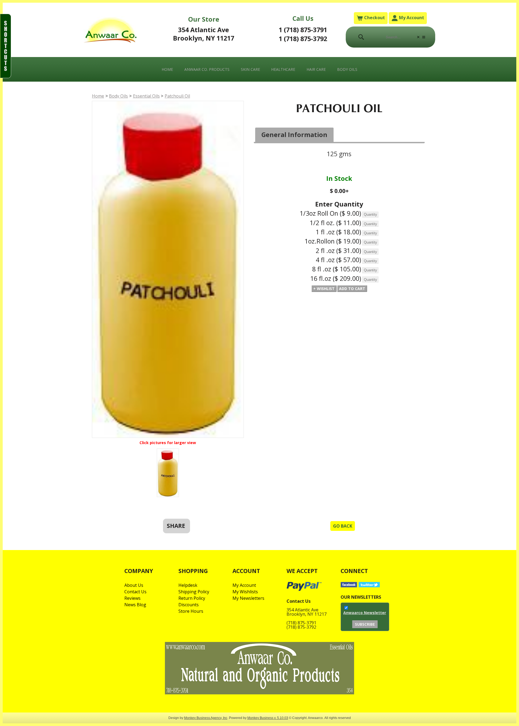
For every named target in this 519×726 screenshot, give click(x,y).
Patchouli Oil (177, 96)
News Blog (135, 605)
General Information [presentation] (294, 134)
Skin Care (250, 69)
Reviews (132, 598)
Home (167, 69)
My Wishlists (245, 592)
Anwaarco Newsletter (364, 612)
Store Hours (190, 611)
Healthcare (283, 69)
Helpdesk (187, 585)
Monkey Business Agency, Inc (205, 718)
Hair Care (316, 69)
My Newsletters (248, 598)
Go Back (342, 526)
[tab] (294, 135)
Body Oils (347, 69)
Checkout (374, 18)
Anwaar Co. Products (206, 69)
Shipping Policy (193, 592)
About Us (133, 585)
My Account (411, 18)
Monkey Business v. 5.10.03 (267, 718)
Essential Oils (146, 96)
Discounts (188, 605)
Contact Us (135, 592)
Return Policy (191, 598)
